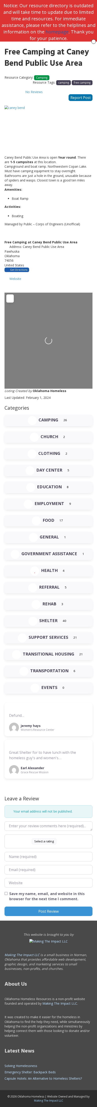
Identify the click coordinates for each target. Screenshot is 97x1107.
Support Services (48, 637)
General (49, 537)
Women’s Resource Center (37, 730)
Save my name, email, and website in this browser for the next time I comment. (47, 896)
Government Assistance (49, 553)
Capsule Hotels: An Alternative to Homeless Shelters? (43, 1078)
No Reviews (34, 92)
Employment (49, 503)
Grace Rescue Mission (34, 772)
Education (49, 486)
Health (49, 570)
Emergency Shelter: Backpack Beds (30, 1072)
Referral (49, 587)
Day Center (49, 470)
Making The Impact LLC (22, 955)
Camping (41, 77)
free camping (82, 82)
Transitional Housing (48, 654)
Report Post (80, 97)
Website (15, 279)
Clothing (49, 453)
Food (48, 520)
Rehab (49, 603)
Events (49, 687)
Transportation (49, 670)
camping (63, 82)
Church (49, 436)
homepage (57, 32)
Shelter (48, 620)
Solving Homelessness (21, 1066)
